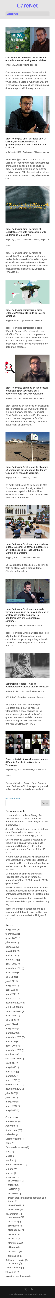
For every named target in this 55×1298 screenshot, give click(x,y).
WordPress (42, 1294)
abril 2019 (11, 1041)
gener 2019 (11, 1045)
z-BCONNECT (14, 1180)
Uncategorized (13, 1267)
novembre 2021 (13, 968)
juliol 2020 (11, 1020)
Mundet (10, 1173)
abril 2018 (11, 1071)
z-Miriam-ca (14, 1243)
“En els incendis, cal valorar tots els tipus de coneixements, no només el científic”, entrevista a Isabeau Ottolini (27, 890)
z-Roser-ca (40, 697)
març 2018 (11, 1076)
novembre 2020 (14, 1002)
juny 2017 (10, 1097)
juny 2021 (10, 981)
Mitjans (25, 65)
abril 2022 (11, 955)
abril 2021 (11, 989)
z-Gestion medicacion (17, 1276)
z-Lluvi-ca (12, 1238)
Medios (9, 1160)
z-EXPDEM (13, 1193)
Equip (8, 1143)
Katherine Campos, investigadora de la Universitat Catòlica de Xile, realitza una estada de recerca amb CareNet (26, 912)
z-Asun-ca (13, 1221)
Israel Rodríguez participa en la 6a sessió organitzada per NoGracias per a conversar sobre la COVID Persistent (27, 390)
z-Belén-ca (11, 1272)
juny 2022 (11, 946)
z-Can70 (12, 1185)
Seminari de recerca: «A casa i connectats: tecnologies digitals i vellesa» (27, 685)
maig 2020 (11, 1028)
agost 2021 (11, 972)
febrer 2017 (11, 1106)
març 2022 (11, 959)
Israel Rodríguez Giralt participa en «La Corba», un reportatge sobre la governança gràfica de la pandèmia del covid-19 (26, 143)
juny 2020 (11, 1024)
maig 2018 (11, 1067)
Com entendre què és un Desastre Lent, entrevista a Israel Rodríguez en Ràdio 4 (26, 59)
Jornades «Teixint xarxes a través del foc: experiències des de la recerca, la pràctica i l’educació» (27, 832)
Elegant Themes (23, 1294)
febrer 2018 (11, 1080)
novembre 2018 (13, 1050)
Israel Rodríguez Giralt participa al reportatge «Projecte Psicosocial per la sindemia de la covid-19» (26, 232)
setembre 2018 (13, 1058)
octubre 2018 (12, 1054)
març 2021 (11, 994)
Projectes (10, 1177)
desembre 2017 (13, 1084)
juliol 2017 (11, 1093)
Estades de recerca (16, 1147)
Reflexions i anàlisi (15, 1260)
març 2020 (11, 1033)
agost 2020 (11, 1015)
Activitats (10, 1125)
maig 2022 (11, 951)
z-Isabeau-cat (14, 1230)
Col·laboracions (13, 1138)
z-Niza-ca (12, 1247)
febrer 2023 (12, 934)
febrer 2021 (11, 998)
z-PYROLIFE (13, 1209)
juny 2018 (10, 1063)
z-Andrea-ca (37, 691)
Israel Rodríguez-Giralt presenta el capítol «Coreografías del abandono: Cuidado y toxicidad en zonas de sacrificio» (27, 470)
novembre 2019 (13, 1037)
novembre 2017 (13, 1088)
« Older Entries (13, 798)
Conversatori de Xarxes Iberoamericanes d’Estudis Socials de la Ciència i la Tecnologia (27, 762)
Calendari (25, 477)
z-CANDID (12, 1189)
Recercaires (12, 1214)
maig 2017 (11, 1101)
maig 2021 (11, 985)
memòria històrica (15, 1164)
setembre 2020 (13, 1011)
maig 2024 (11, 929)
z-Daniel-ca (22, 697)
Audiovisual (28, 152)
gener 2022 (11, 964)
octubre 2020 (13, 1007)
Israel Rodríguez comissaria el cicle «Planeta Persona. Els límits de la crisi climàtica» (25, 313)
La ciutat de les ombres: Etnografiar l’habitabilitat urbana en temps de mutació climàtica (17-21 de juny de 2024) (27, 818)
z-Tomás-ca (13, 1256)
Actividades (12, 1121)
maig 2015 (11, 1110)
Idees (8, 1151)
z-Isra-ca (33, 65)
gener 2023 (11, 938)
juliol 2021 (11, 977)
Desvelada (13, 1263)
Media (36, 239)
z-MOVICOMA (14, 1205)
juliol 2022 (11, 942)
